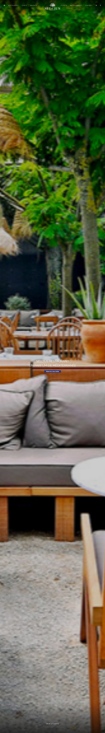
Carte (24, 5)
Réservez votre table (52, 371)
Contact (89, 5)
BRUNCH (33, 5)
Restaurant (13, 5)
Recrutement (76, 5)
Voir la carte (52, 723)
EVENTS (64, 5)
